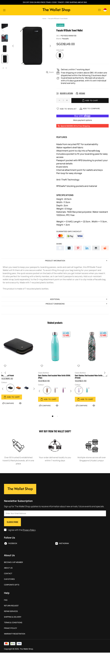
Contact (8, 573)
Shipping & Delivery (12, 617)
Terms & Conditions (13, 622)
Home (44, 18)
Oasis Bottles (43, 373)
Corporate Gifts (11, 585)
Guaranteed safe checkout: (69, 231)
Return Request (11, 606)
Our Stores (9, 579)
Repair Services (11, 611)
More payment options (82, 120)
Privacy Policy (29, 530)
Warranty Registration (14, 634)
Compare (46, 406)
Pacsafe (65, 38)
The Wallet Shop (56, 10)
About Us (8, 568)
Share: (59, 244)
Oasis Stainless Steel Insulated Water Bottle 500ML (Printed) (91, 376)
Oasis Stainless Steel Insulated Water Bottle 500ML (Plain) (54, 376)
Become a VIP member (13, 562)
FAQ (5, 600)
